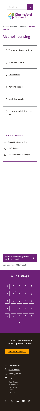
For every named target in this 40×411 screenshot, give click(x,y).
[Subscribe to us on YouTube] (23, 401)
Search (30, 7)
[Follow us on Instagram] (29, 401)
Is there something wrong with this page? (17, 257)
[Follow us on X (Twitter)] (12, 401)
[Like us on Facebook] (6, 401)
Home (5, 26)
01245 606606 (12, 148)
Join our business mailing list (19, 154)
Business (13, 26)
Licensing (23, 26)
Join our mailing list (17, 351)
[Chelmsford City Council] (20, 16)
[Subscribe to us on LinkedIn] (18, 401)
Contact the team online (17, 142)
